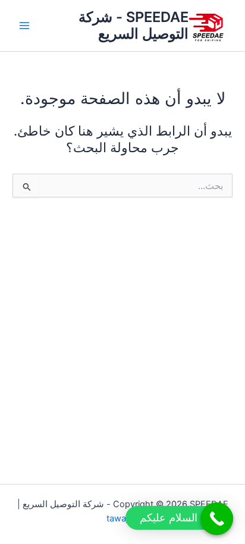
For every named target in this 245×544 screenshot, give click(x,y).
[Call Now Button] (216, 518)
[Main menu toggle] (24, 25)
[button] (179, 518)
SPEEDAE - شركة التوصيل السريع (133, 25)
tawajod (122, 518)
